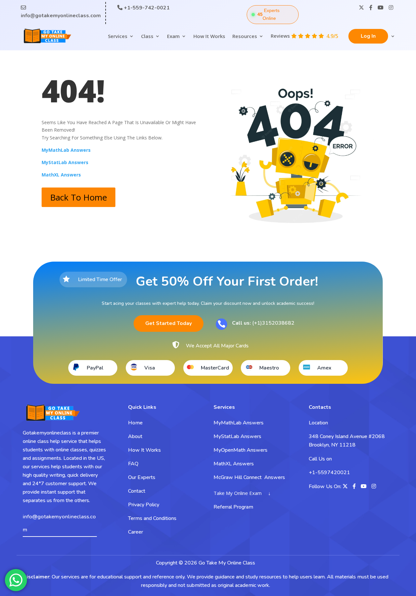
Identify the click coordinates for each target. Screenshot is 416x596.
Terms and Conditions (152, 518)
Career (135, 532)
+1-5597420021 (329, 472)
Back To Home (78, 197)
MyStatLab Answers (237, 436)
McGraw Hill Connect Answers (249, 477)
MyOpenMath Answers (240, 450)
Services (117, 36)
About (135, 436)
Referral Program (233, 507)
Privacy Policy (143, 504)
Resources (244, 36)
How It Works (209, 36)
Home (135, 422)
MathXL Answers (234, 463)
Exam (173, 36)
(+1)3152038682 (263, 323)
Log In (368, 36)
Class (147, 36)
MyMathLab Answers (239, 422)
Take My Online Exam (238, 493)
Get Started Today (168, 323)
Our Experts (141, 477)
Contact (136, 491)
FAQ (133, 463)
